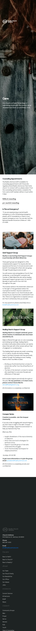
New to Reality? (7, 562)
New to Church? (8, 559)
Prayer (5, 616)
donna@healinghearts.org (11, 385)
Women (5, 622)
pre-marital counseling (11, 203)
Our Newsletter (7, 576)
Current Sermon (8, 593)
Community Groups (8, 610)
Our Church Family (8, 573)
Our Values (6, 582)
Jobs (4, 585)
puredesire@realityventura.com (17, 460)
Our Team (5, 571)
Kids (4, 624)
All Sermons (6, 596)
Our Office (6, 579)
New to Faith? (7, 557)
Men (4, 613)
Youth (4, 627)
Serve (4, 619)
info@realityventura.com (10, 548)
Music (4, 602)
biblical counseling (9, 199)
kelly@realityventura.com (11, 305)
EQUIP (4, 599)
